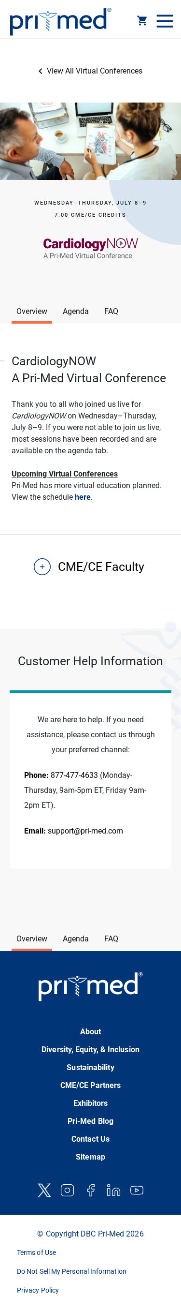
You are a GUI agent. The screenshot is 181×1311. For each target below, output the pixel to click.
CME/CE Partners (90, 1085)
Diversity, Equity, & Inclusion (90, 1049)
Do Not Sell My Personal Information (71, 1271)
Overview (31, 311)
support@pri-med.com (73, 830)
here (83, 497)
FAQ (111, 311)
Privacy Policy (38, 1290)
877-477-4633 (61, 775)
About (90, 1031)
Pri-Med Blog (90, 1121)
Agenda (76, 311)
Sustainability (90, 1067)
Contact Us (90, 1139)
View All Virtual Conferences (94, 70)
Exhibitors (90, 1103)
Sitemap (90, 1157)
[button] (142, 22)
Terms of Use (36, 1252)
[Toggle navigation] (163, 22)
